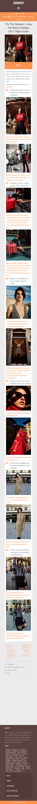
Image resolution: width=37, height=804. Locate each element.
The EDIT (24, 754)
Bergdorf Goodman (17, 760)
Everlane (26, 757)
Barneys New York (16, 754)
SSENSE (18, 763)
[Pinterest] (16, 13)
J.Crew (24, 760)
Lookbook (10, 667)
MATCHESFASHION (11, 752)
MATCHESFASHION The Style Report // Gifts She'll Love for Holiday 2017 (26, 651)
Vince (25, 765)
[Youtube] (26, 13)
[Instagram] (13, 13)
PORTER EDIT (9, 768)
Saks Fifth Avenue (21, 752)
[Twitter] (23, 13)
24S (16, 766)
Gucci (23, 769)
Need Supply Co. (10, 769)
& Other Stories (19, 757)
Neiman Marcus (15, 749)
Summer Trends (10, 766)
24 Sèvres (21, 755)
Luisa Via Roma (12, 670)
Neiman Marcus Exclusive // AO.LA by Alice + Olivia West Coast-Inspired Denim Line (11, 652)
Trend (9, 16)
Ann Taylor (28, 768)
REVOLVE (8, 751)
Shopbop (8, 749)
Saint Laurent (9, 771)
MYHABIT (14, 751)
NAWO (18, 3)
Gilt (12, 762)
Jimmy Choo (25, 763)
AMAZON (8, 754)
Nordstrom (23, 749)
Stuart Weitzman (18, 771)
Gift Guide (30, 16)
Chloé (22, 768)
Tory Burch (18, 769)
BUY (18, 65)
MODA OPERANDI (10, 763)
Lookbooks (17, 667)
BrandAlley (8, 760)
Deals (14, 16)
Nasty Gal (16, 762)
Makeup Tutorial (21, 16)
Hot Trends (18, 19)
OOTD (16, 755)
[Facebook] (10, 13)
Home (5, 16)
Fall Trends (23, 762)
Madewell (27, 766)
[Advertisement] (18, 702)
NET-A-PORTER (22, 751)
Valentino (8, 762)
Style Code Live (10, 755)
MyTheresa (23, 758)
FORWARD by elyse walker (12, 758)
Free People (21, 766)
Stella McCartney (10, 765)
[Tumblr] (20, 13)
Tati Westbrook (19, 765)
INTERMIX (17, 768)
